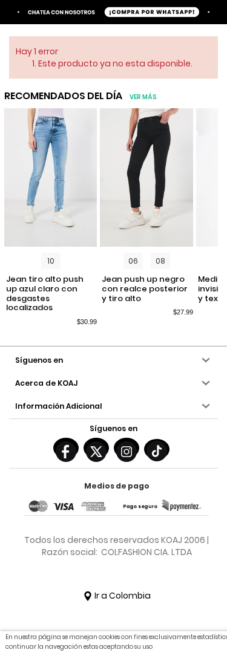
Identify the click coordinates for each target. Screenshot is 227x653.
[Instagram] (126, 448)
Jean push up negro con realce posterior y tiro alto (145, 289)
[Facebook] (66, 448)
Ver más (143, 97)
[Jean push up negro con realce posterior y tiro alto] (146, 177)
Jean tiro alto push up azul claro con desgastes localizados (45, 293)
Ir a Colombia (122, 596)
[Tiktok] (156, 449)
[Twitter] (96, 448)
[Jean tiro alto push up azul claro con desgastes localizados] (50, 177)
